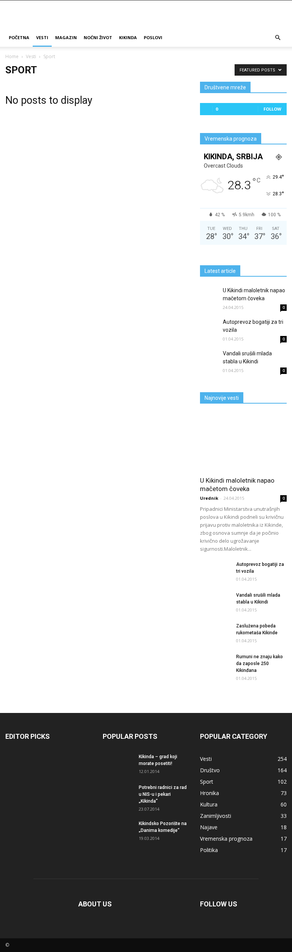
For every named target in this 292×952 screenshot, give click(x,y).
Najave (208, 827)
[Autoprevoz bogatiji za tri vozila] (209, 327)
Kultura (208, 804)
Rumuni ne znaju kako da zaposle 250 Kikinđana (259, 663)
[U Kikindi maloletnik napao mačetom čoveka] (209, 296)
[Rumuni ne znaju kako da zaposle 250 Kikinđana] (215, 661)
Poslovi (153, 37)
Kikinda (128, 37)
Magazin (66, 37)
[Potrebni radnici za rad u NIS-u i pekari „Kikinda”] (118, 794)
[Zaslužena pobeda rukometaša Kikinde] (215, 634)
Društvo (210, 770)
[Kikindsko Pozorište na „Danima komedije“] (118, 827)
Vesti (42, 37)
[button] (277, 37)
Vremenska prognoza (226, 838)
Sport (206, 781)
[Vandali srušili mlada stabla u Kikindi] (209, 359)
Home (12, 56)
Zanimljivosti (215, 815)
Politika (209, 850)
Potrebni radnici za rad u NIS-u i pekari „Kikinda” (163, 794)
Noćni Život (98, 37)
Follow (272, 109)
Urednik (209, 498)
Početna (19, 37)
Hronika (209, 793)
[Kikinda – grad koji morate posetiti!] (118, 763)
